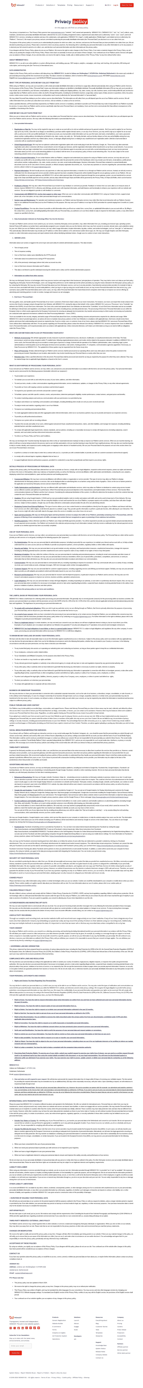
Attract (76, 1323)
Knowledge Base (101, 1345)
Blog (97, 1323)
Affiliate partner (122, 1347)
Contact (120, 1339)
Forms (54, 1329)
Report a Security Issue (58, 1373)
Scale (76, 1329)
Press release (121, 1329)
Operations (56, 1339)
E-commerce (56, 1326)
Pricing (119, 1323)
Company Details (101, 1354)
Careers (119, 1326)
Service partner (122, 1350)
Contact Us (99, 1358)
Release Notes (100, 1351)
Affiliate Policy (77, 1377)
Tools (97, 1329)
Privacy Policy (56, 1377)
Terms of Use (45, 1377)
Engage (76, 1326)
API (75, 1339)
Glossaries (99, 1336)
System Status (100, 1348)
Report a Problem (43, 1373)
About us (120, 1320)
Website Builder (57, 1323)
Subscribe (15, 1353)
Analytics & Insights (58, 1333)
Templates (99, 1333)
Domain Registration (59, 1320)
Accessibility (121, 1336)
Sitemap (86, 1377)
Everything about (101, 1320)
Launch (76, 1320)
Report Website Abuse (28, 1373)
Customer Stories (101, 1326)
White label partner (123, 1353)
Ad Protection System (59, 1336)
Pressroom (120, 1333)
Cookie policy (66, 1377)
